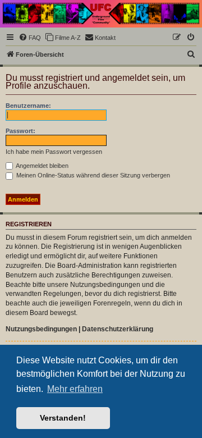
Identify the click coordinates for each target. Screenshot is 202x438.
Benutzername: (28, 105)
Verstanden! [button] (63, 417)
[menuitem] (30, 37)
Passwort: (20, 130)
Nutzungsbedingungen (41, 329)
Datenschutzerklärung (117, 329)
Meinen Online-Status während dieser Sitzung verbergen (92, 175)
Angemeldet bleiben (41, 165)
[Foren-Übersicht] (101, 13)
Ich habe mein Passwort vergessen (54, 151)
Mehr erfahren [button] (75, 389)
